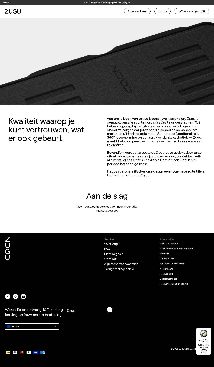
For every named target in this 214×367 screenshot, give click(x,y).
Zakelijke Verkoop (169, 243)
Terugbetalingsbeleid (119, 269)
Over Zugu (112, 244)
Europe (15, 326)
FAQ (107, 249)
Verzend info (166, 268)
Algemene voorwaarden (121, 264)
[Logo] (7, 265)
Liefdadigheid (113, 254)
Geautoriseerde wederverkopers (176, 248)
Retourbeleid (166, 273)
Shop (162, 11)
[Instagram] (15, 296)
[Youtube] (23, 296)
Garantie (164, 253)
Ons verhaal (137, 11)
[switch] (204, 351)
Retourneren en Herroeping (174, 283)
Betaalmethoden (168, 278)
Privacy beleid (167, 258)
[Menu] (209, 330)
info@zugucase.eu (107, 210)
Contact (5, 2)
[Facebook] (7, 296)
